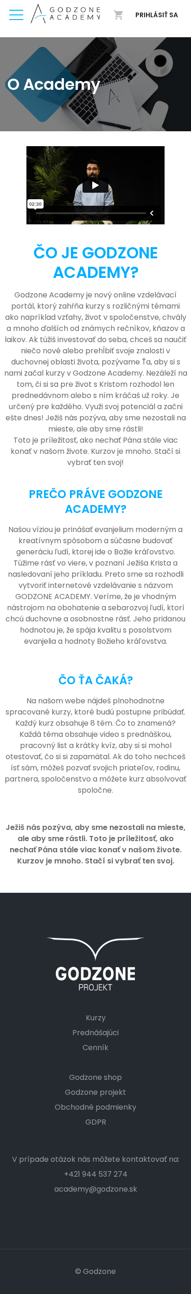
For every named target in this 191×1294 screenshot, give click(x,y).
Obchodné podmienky (95, 1107)
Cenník (95, 1047)
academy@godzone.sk (95, 1189)
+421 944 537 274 (95, 1174)
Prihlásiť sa (156, 15)
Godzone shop (95, 1077)
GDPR (95, 1122)
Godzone (99, 1271)
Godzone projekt (95, 1092)
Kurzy (96, 1017)
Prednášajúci (95, 1032)
